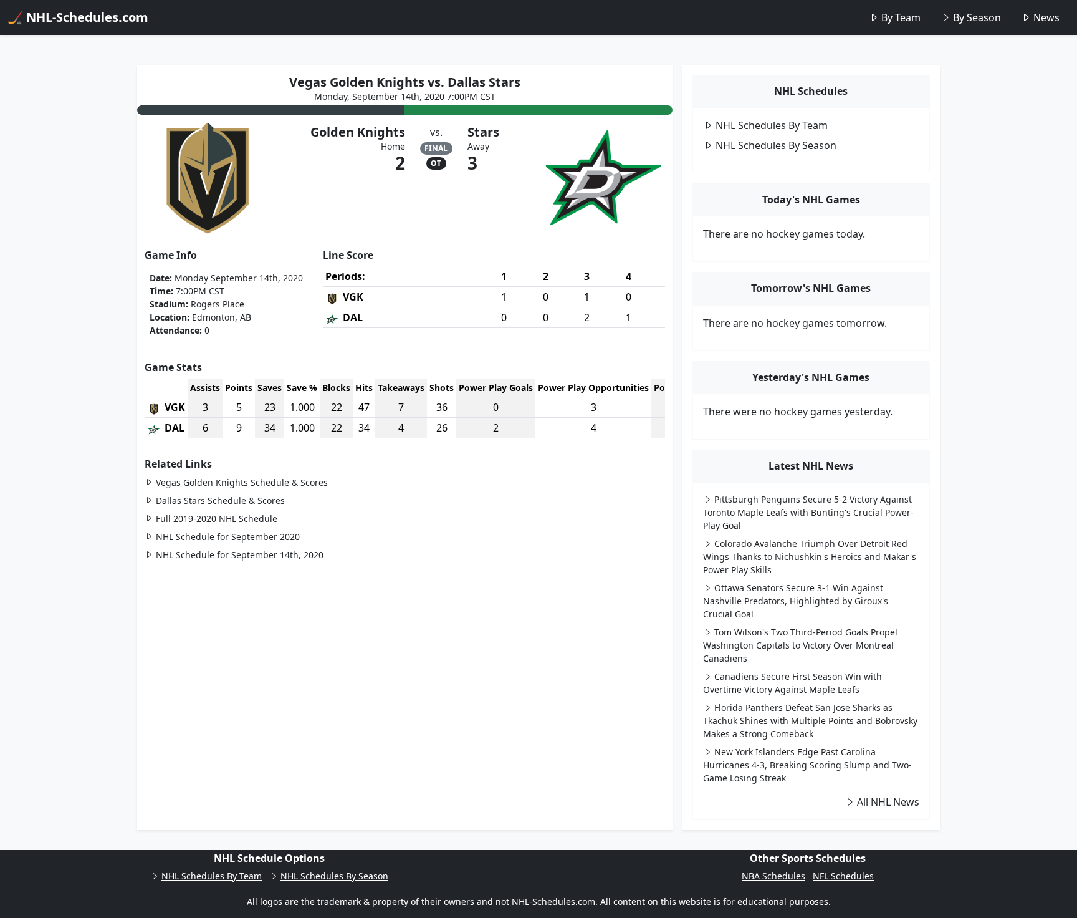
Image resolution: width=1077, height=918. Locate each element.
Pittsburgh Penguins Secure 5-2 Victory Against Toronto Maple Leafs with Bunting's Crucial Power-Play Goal (808, 512)
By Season (977, 17)
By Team (901, 17)
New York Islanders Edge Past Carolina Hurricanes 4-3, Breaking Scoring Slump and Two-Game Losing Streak (807, 765)
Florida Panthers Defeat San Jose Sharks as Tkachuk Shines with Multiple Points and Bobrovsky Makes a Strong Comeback (810, 721)
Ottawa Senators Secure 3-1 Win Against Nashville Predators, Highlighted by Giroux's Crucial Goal (795, 601)
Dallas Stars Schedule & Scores (220, 500)
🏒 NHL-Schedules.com (77, 17)
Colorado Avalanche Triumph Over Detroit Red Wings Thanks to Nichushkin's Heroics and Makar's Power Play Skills (809, 557)
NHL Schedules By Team (772, 125)
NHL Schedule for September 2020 (228, 537)
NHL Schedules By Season (776, 145)
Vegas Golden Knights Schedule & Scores (242, 482)
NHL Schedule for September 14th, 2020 (239, 555)
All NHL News (888, 802)
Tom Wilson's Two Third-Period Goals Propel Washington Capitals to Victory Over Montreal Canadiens (800, 645)
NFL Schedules (843, 876)
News (1046, 17)
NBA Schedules (773, 876)
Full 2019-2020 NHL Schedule (216, 518)
